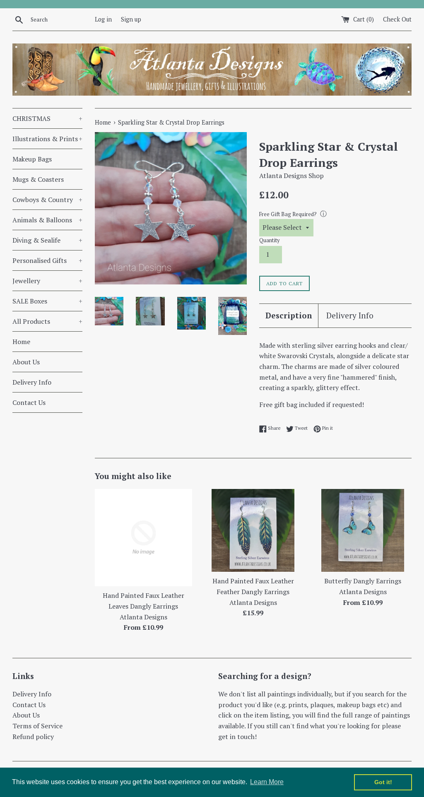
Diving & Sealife (47, 240)
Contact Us (29, 402)
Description (288, 315)
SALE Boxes (47, 301)
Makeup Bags (32, 159)
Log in (103, 19)
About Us (26, 361)
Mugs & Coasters (38, 179)
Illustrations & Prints (47, 138)
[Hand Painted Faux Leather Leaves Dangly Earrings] (143, 537)
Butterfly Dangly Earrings (362, 580)
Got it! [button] (383, 782)
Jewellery (47, 280)
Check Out (397, 19)
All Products (47, 321)
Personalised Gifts (47, 260)
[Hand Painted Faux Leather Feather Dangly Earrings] (253, 530)
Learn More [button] (267, 781)
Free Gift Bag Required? (288, 214)
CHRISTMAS (47, 118)
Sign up (131, 19)
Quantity (269, 240)
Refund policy (33, 736)
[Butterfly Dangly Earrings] (362, 530)
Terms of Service (37, 725)
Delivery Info (31, 382)
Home (21, 341)
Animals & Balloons (47, 219)
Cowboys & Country (47, 199)
